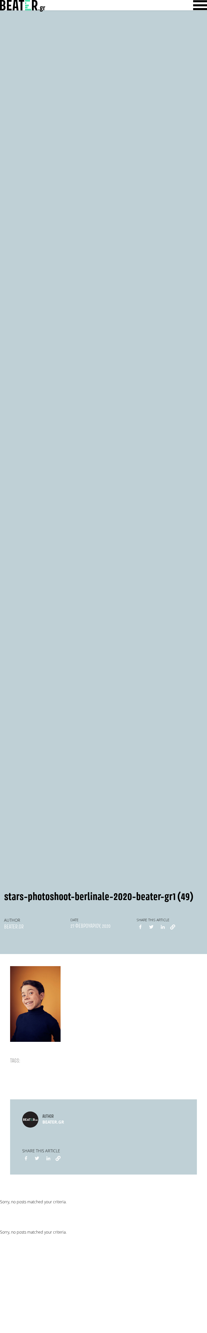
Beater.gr (14, 927)
